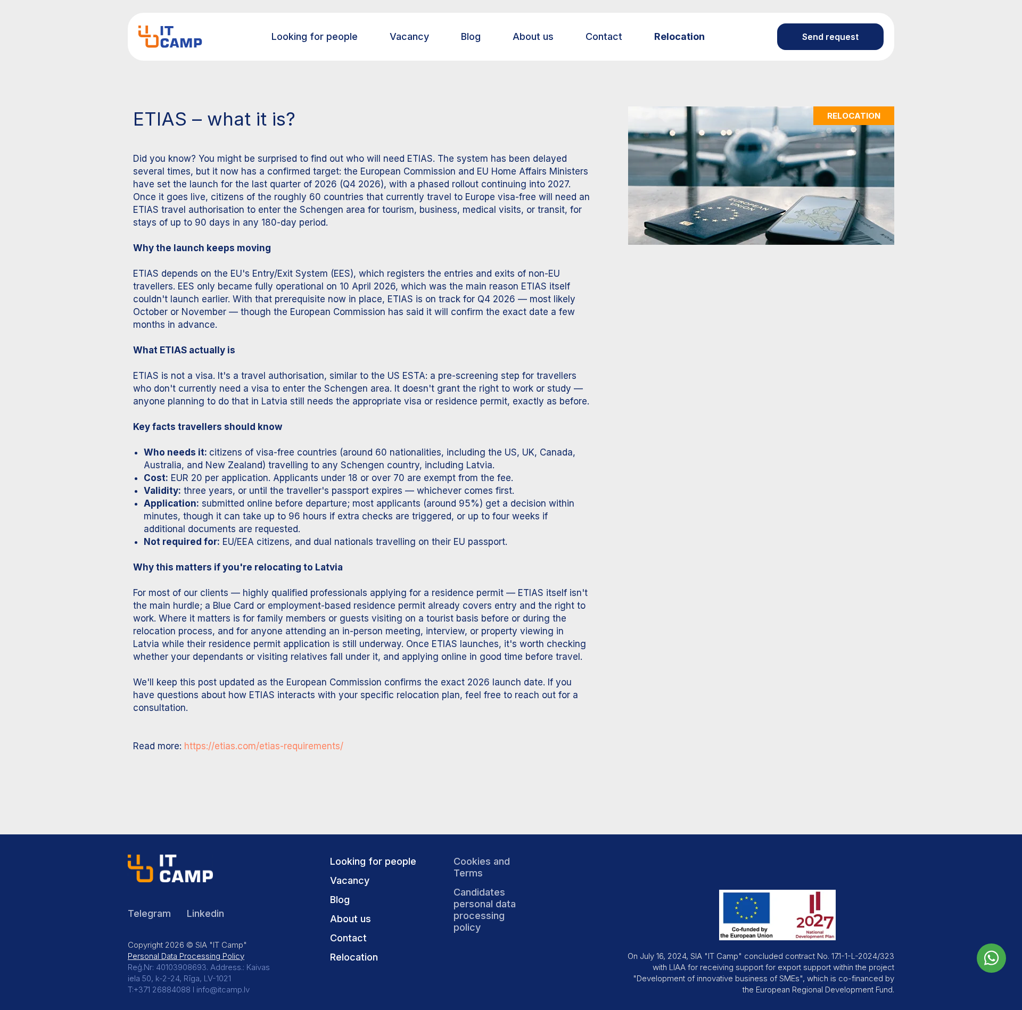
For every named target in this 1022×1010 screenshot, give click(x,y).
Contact (604, 36)
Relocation (679, 36)
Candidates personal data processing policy (485, 910)
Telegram (149, 913)
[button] (830, 36)
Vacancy (409, 36)
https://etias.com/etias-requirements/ (263, 746)
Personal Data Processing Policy (186, 956)
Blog (471, 36)
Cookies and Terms (482, 867)
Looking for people (314, 36)
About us (533, 36)
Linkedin (205, 913)
